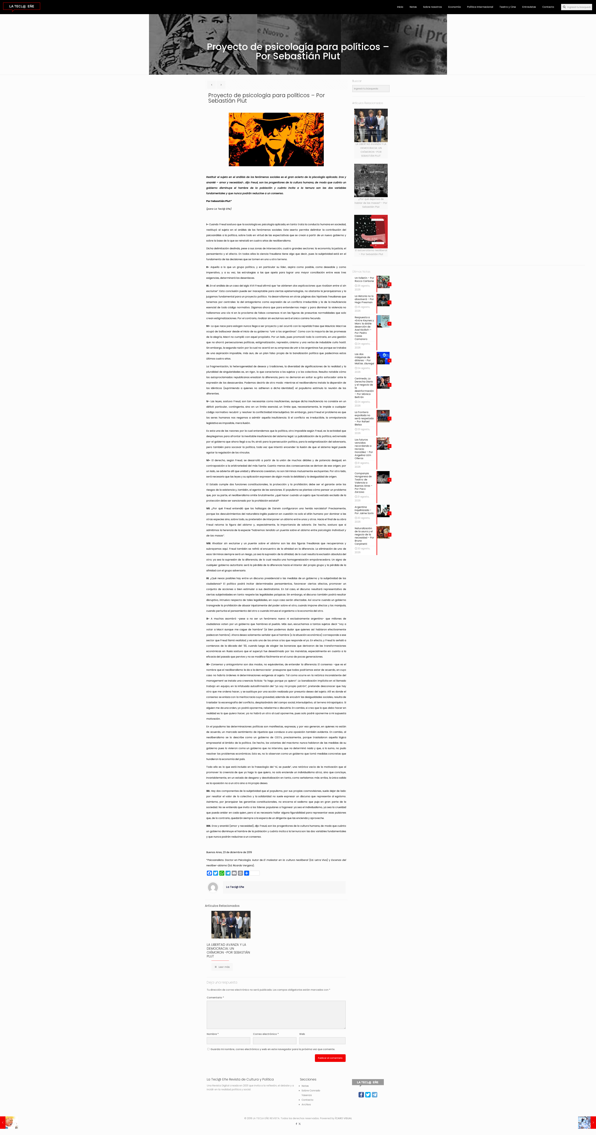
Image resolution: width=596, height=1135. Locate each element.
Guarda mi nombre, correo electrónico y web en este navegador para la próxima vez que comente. (272, 1049)
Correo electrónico (266, 1034)
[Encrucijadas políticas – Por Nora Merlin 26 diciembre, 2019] (587, 1122)
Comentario (215, 997)
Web (302, 1034)
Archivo (306, 1104)
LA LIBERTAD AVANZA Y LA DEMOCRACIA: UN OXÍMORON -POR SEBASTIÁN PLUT (228, 950)
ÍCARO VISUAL (343, 1118)
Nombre (213, 1034)
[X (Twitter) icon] (299, 1123)
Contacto (307, 1100)
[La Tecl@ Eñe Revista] (21, 7)
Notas (305, 1086)
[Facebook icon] (296, 1123)
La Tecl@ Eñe (235, 887)
